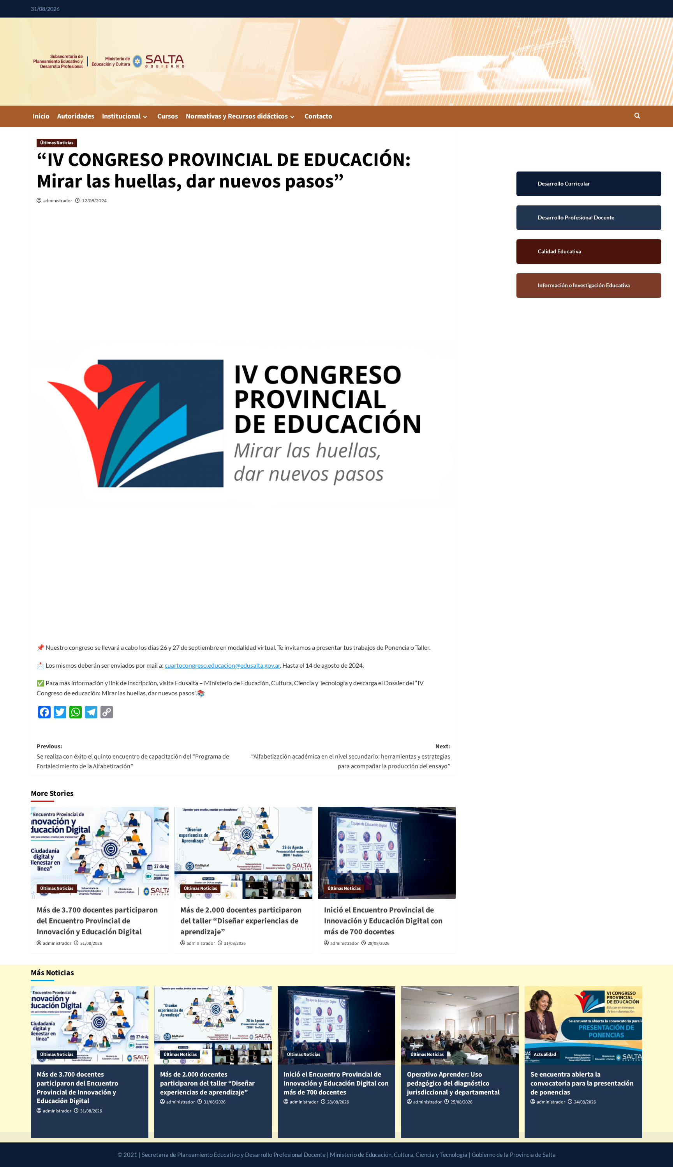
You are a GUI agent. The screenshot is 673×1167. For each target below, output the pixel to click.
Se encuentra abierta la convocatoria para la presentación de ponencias (582, 1083)
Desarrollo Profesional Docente (589, 217)
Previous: (133, 756)
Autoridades (75, 116)
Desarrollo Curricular (589, 183)
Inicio (41, 116)
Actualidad (545, 1054)
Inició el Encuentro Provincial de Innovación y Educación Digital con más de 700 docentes (383, 921)
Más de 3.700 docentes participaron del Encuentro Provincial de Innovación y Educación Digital (97, 921)
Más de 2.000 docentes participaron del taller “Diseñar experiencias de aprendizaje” (240, 921)
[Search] (637, 116)
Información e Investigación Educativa (589, 285)
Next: (350, 756)
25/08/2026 (461, 1102)
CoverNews (539, 1154)
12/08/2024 (94, 200)
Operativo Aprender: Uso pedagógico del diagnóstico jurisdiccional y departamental (453, 1083)
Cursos (167, 116)
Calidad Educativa (589, 251)
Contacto (318, 116)
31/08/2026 (91, 943)
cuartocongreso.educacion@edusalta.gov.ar (222, 665)
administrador (57, 200)
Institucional (121, 116)
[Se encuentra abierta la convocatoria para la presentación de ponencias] (583, 1025)
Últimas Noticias (56, 143)
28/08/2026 (378, 943)
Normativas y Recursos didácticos (237, 116)
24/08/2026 (585, 1102)
